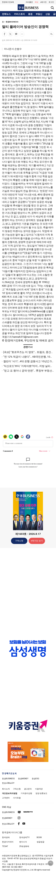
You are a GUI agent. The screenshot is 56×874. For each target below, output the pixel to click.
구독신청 (19, 541)
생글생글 (40, 842)
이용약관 (39, 789)
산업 (48, 14)
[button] (51, 2)
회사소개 (6, 789)
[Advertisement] (28, 592)
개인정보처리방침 (9, 793)
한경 (8, 779)
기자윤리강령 (26, 793)
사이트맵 (17, 798)
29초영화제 (24, 846)
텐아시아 (23, 842)
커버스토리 (19, 14)
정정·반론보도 (41, 793)
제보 (36, 2)
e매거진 (43, 2)
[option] (28, 648)
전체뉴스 (6, 14)
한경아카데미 (7, 842)
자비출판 (29, 2)
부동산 (39, 14)
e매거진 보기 (37, 541)
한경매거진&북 (8, 2)
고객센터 (6, 798)
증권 (30, 14)
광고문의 (28, 789)
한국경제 (6, 837)
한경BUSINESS (12, 22)
